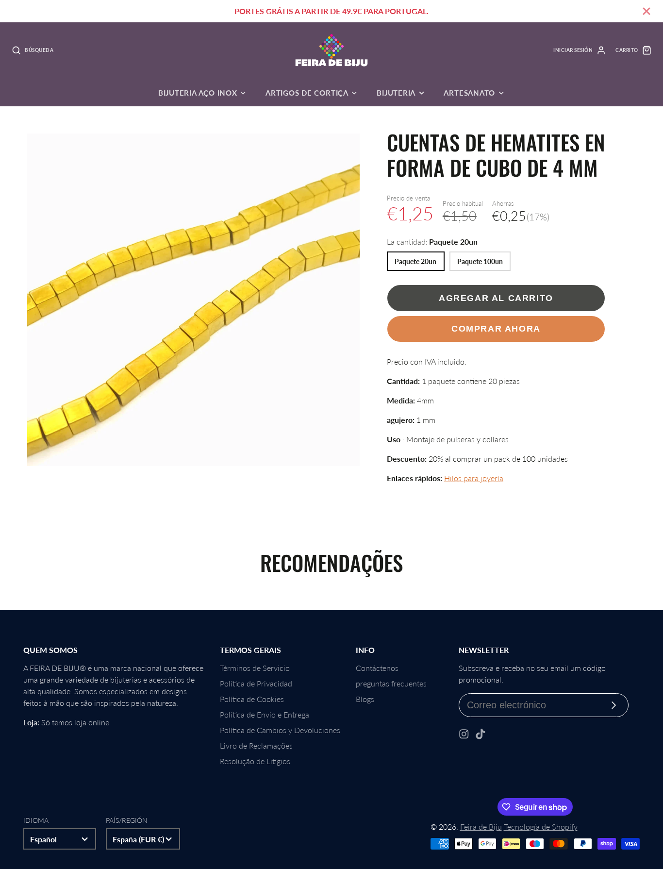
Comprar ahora (496, 328)
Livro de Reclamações (256, 745)
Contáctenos (377, 667)
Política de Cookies (252, 698)
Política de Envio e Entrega (264, 714)
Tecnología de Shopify (541, 826)
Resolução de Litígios (255, 761)
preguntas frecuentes (391, 683)
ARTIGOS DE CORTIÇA (306, 92)
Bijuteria (396, 92)
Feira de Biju (481, 826)
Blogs (365, 698)
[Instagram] (464, 734)
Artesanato (469, 92)
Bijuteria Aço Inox (197, 92)
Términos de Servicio (255, 667)
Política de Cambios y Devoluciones (280, 730)
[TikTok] (480, 734)
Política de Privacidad (256, 683)
